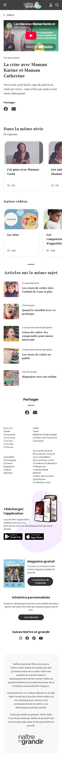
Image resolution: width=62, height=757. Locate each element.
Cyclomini (38, 440)
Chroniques (10, 460)
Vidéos (10, 15)
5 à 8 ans (8, 447)
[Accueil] (31, 5)
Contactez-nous (42, 482)
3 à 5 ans (8, 444)
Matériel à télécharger (45, 434)
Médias (37, 472)
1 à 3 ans (8, 440)
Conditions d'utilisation (45, 463)
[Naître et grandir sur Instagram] (20, 638)
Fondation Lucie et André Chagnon (30, 686)
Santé (7, 431)
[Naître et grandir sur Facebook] (27, 638)
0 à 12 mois (9, 437)
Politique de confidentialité (40, 468)
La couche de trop (42, 450)
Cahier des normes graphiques (43, 477)
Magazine (9, 466)
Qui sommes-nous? (43, 460)
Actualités (9, 457)
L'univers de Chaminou (45, 437)
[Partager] (6, 109)
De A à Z (8, 428)
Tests (36, 431)
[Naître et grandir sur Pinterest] (34, 638)
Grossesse (9, 434)
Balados (8, 472)
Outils (36, 428)
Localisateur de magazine (40, 581)
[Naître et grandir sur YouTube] (41, 638)
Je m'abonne (31, 617)
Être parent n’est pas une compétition (44, 455)
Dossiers (8, 463)
